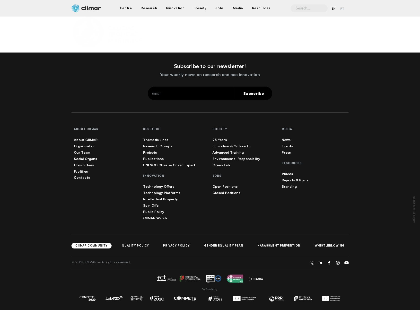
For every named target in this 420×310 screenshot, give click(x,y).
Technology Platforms (161, 193)
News (286, 140)
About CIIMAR (85, 140)
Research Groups (157, 146)
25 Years (219, 140)
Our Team (82, 152)
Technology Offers (158, 186)
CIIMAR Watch (155, 218)
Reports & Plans (295, 180)
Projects (150, 152)
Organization (85, 146)
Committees (84, 165)
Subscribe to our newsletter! (210, 66)
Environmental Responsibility (236, 159)
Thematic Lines (155, 140)
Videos (287, 174)
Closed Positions (226, 193)
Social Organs (85, 159)
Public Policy (153, 212)
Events (287, 146)
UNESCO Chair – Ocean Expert (169, 165)
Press (286, 152)
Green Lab (221, 165)
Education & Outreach (230, 146)
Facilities (81, 171)
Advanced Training (228, 152)
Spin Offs (150, 205)
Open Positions (224, 186)
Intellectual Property (160, 199)
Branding (289, 186)
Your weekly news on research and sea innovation (210, 74)
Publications (153, 159)
